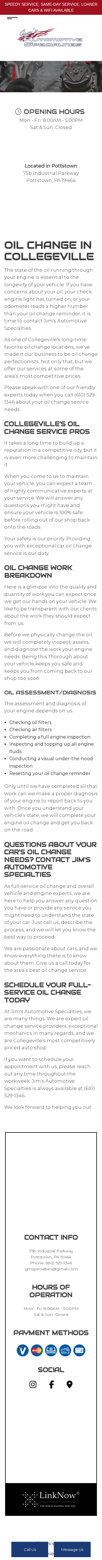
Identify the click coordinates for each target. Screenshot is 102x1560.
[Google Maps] (70, 1386)
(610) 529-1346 (59, 1262)
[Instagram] (33, 1386)
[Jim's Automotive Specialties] (51, 37)
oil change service (66, 402)
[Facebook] (51, 1386)
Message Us (72, 1549)
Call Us (30, 1549)
